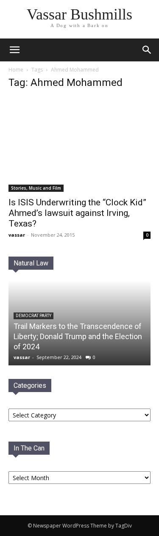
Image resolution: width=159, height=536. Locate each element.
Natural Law (31, 263)
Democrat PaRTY (33, 315)
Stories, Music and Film (36, 188)
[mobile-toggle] (14, 50)
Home (15, 69)
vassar (16, 235)
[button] (147, 50)
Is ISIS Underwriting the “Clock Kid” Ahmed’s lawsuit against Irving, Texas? (77, 213)
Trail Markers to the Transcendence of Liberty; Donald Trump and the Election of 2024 (78, 336)
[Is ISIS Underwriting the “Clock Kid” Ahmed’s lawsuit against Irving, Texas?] (79, 144)
